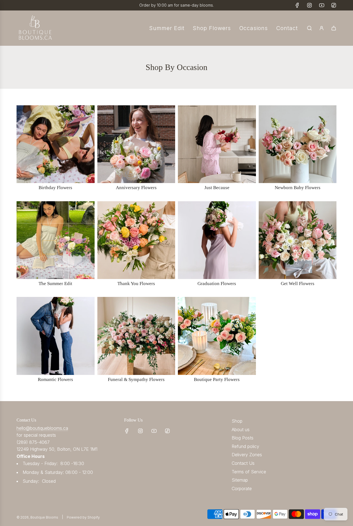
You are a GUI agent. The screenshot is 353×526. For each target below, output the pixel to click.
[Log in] (321, 28)
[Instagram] (309, 5)
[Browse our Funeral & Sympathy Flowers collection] (136, 336)
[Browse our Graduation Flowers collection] (217, 240)
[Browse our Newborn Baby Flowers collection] (298, 144)
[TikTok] (334, 5)
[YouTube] (321, 5)
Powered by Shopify (83, 517)
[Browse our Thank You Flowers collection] (136, 240)
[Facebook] (297, 5)
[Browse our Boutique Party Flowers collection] (217, 336)
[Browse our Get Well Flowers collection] (298, 240)
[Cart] (334, 28)
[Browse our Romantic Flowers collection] (56, 336)
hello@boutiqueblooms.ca (42, 428)
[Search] (309, 28)
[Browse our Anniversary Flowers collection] (136, 144)
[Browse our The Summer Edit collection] (56, 240)
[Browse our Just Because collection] (217, 144)
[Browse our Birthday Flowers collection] (56, 144)
